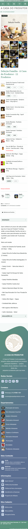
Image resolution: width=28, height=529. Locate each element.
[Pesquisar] (8, 3)
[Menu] (3, 3)
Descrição (5, 220)
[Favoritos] (19, 3)
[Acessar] (14, 4)
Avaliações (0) (7, 316)
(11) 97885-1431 (16, 392)
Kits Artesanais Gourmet (8, 11)
